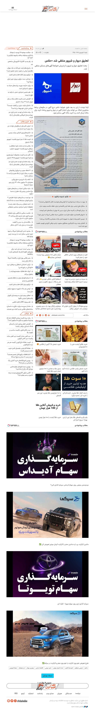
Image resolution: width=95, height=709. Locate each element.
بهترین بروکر (30, 668)
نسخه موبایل (47, 675)
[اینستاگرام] (15, 700)
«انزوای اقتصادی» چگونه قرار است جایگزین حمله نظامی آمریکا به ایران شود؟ (61, 214)
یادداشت (40, 693)
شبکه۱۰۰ (77, 693)
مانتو (86, 668)
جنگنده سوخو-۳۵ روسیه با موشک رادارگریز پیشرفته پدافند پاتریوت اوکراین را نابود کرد (20, 55)
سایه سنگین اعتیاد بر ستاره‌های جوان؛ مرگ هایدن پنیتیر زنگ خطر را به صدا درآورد (20, 191)
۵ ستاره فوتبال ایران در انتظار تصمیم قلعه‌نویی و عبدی (20, 279)
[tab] (26, 48)
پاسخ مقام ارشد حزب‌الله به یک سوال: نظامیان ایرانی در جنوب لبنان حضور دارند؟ (20, 69)
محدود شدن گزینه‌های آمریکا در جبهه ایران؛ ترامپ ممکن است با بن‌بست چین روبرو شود (20, 234)
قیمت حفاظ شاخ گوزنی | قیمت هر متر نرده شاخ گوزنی (20, 343)
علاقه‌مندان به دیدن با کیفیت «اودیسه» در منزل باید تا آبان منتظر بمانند (22, 225)
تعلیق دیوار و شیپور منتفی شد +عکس (67, 61)
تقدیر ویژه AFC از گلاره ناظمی (21, 302)
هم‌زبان (59, 693)
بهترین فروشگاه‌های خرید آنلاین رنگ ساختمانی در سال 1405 (20, 361)
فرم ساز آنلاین (69, 668)
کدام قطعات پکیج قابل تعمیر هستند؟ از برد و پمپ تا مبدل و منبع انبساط (20, 355)
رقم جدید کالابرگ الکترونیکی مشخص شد (20, 63)
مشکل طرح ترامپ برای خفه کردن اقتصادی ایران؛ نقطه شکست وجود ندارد (62, 206)
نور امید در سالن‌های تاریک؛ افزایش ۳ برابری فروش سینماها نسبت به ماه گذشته (20, 199)
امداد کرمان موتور (58, 668)
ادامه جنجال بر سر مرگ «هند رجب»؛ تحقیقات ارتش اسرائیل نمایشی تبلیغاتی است (20, 207)
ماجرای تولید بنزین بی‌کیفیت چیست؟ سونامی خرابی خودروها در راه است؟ (20, 107)
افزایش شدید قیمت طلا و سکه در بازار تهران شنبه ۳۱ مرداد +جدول (20, 100)
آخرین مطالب (25, 122)
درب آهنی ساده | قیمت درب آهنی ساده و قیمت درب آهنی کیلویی (20, 337)
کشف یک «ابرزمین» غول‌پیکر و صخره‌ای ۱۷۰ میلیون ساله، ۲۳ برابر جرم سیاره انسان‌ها (21, 182)
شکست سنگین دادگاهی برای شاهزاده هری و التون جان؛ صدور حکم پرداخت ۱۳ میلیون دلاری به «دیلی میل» (20, 216)
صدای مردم (50, 693)
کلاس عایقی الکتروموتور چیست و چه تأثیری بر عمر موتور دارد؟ (20, 374)
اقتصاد (77, 48)
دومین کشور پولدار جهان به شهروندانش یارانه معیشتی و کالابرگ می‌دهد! (62, 219)
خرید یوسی (48, 668)
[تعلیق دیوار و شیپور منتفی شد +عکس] (61, 88)
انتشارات (30, 693)
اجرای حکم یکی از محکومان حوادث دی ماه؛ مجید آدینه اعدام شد (20, 127)
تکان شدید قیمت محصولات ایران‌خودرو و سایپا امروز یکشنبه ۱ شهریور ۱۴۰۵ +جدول (20, 156)
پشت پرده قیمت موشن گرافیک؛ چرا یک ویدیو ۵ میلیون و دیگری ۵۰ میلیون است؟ (19, 319)
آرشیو (22, 693)
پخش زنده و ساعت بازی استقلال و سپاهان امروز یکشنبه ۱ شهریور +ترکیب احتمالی (21, 148)
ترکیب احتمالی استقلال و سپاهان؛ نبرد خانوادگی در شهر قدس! (20, 266)
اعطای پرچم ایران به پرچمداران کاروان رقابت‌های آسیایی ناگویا (20, 297)
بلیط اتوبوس (13, 668)
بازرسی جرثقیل (79, 668)
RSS (16, 693)
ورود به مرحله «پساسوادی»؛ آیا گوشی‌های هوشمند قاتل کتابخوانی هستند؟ (62, 202)
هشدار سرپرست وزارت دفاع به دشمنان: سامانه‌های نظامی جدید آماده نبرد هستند (20, 307)
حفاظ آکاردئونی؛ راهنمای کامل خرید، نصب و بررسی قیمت (20, 349)
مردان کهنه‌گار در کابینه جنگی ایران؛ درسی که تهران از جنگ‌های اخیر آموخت (62, 210)
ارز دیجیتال (22, 668)
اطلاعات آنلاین (50, 8)
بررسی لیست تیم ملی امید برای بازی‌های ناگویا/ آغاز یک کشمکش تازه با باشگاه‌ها (21, 251)
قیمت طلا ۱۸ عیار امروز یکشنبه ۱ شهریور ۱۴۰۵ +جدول (20, 140)
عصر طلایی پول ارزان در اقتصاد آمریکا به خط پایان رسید (20, 259)
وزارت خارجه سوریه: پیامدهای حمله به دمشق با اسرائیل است (20, 87)
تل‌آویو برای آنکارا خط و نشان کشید (20, 74)
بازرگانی (27, 313)
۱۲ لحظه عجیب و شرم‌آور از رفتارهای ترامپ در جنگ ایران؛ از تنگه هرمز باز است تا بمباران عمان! (20, 173)
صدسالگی (68, 693)
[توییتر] (12, 700)
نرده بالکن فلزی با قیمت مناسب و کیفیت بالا (21, 331)
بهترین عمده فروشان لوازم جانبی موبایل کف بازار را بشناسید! (21, 367)
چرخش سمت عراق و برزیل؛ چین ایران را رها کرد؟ (20, 80)
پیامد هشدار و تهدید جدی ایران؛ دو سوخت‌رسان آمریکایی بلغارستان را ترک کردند (21, 115)
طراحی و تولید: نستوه (77, 707)
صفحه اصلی (84, 48)
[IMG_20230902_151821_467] (61, 154)
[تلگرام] (8, 700)
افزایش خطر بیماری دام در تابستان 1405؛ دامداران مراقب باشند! (21, 325)
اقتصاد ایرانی (39, 668)
